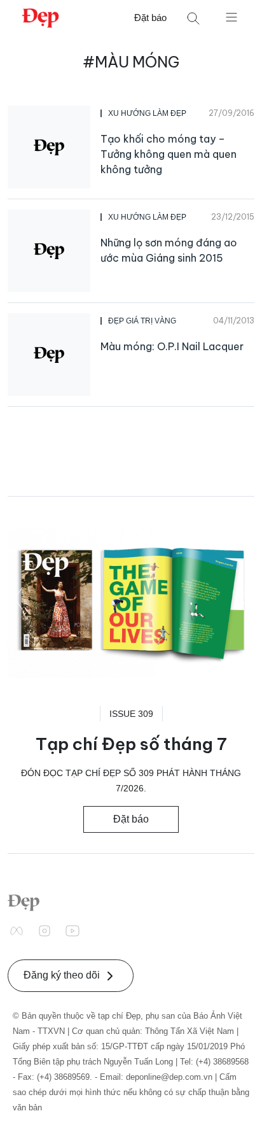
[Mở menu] (231, 16)
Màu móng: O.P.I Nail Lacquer (172, 346)
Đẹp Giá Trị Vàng (142, 321)
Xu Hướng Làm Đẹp (147, 113)
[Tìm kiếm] (193, 18)
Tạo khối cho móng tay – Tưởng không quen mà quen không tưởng (168, 154)
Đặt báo (150, 17)
